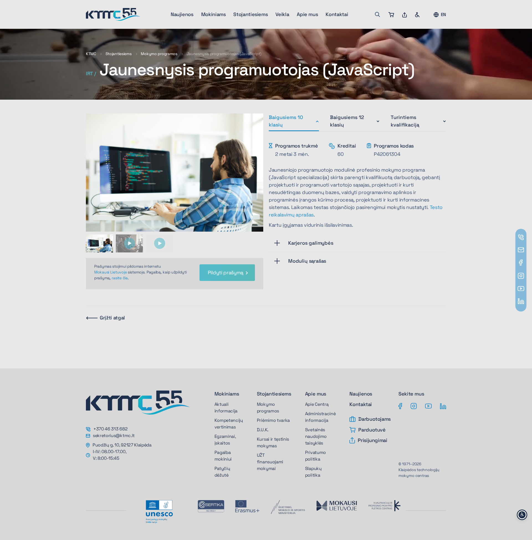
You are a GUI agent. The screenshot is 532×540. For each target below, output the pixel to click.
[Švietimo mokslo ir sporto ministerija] (287, 507)
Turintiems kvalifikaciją (405, 121)
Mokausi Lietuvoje (110, 272)
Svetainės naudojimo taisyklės (316, 436)
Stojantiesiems (119, 53)
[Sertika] (211, 506)
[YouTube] (428, 405)
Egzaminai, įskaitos (225, 439)
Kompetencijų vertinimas (228, 423)
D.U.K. (262, 430)
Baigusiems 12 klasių (347, 121)
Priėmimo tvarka (273, 420)
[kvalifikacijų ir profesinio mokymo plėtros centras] (384, 505)
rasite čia (119, 277)
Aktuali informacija (225, 407)
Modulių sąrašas (307, 261)
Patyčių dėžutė (222, 472)
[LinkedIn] (443, 405)
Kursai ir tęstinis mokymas (273, 442)
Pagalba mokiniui (223, 455)
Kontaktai (337, 14)
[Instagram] (414, 405)
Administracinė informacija (320, 417)
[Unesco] (159, 511)
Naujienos (182, 14)
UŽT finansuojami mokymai (270, 461)
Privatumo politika (315, 455)
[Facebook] (400, 405)
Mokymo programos (159, 53)
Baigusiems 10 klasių (286, 121)
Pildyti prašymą (225, 272)
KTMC (91, 53)
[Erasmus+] (247, 506)
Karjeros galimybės (310, 243)
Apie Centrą (316, 404)
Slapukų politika (313, 472)
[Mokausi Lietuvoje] (336, 505)
